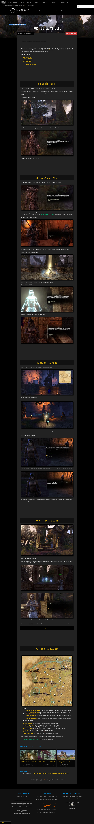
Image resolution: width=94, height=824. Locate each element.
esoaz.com (50, 779)
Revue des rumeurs (22, 796)
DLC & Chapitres (64, 2)
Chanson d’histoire (27, 732)
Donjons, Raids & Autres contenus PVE (13, 5)
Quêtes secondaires (31, 64)
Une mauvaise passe (28, 58)
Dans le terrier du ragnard (32, 712)
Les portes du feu (27, 723)
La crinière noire (27, 57)
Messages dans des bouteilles (21, 800)
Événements (31, 5)
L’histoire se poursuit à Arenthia (47, 628)
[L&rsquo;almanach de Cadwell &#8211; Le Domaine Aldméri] (47, 755)
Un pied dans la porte (28, 733)
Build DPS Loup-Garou (22, 810)
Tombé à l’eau (26, 726)
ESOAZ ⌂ (5, 2)
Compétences (13, 2)
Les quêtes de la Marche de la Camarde (36, 41)
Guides (36, 2)
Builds (29, 2)
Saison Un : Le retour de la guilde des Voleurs (22, 803)
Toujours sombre (27, 60)
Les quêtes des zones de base (29, 762)
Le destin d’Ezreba (27, 728)
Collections (45, 2)
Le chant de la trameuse (32, 718)
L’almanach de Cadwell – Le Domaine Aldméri (47, 762)
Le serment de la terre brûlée (33, 710)
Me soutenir (72, 808)
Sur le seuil (25, 730)
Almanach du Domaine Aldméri (50, 773)
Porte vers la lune (27, 61)
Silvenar (51, 49)
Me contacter (72, 805)
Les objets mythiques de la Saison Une (22, 806)
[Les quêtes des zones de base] (29, 755)
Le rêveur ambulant (31, 715)
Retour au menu (6, 822)
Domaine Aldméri (61, 773)
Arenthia (31, 623)
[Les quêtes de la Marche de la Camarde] (66, 755)
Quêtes (54, 2)
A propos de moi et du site (72, 802)
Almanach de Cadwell (18, 24)
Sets (22, 2)
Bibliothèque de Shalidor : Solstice (21, 813)
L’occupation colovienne (29, 725)
